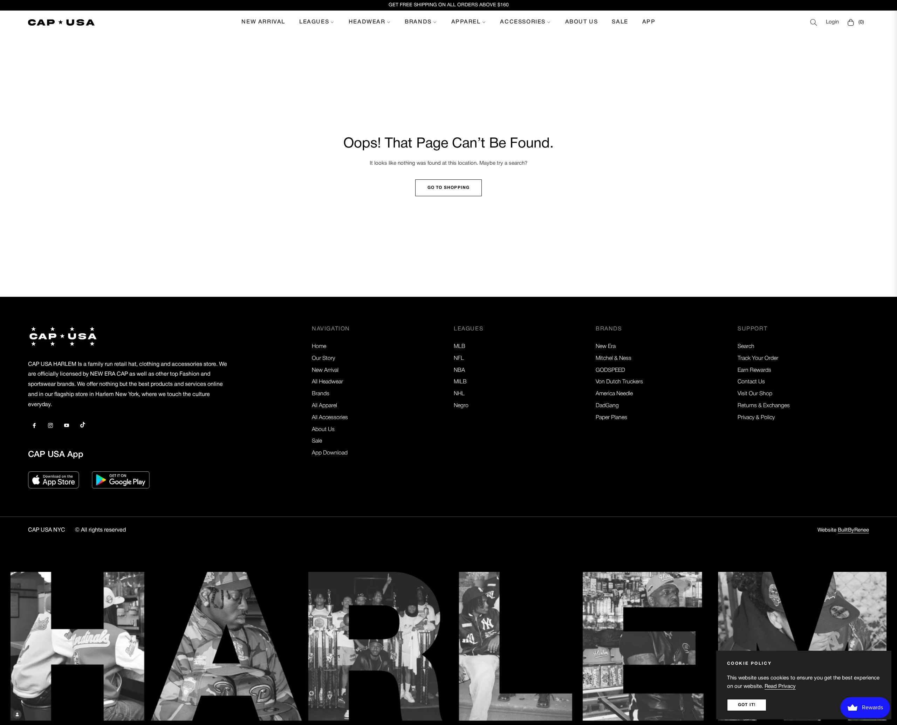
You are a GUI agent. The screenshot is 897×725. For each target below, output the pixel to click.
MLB (459, 346)
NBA (459, 370)
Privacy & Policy (756, 417)
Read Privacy (780, 686)
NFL (459, 358)
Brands (320, 393)
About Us (323, 429)
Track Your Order (758, 358)
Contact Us (751, 381)
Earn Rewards (754, 370)
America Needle (614, 393)
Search (746, 346)
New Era (606, 346)
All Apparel (324, 405)
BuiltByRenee (853, 530)
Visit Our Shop (755, 393)
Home (319, 346)
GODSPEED (610, 370)
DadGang (607, 405)
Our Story (323, 358)
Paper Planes (611, 417)
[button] (813, 22)
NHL (459, 393)
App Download (330, 453)
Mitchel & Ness (613, 358)
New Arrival (325, 370)
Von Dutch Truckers (619, 381)
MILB (460, 381)
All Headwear (327, 381)
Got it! (746, 705)
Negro (461, 405)
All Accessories (330, 417)
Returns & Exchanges (764, 405)
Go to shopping (448, 188)
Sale (317, 441)
